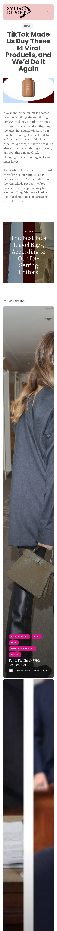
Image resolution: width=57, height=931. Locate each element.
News (27, 25)
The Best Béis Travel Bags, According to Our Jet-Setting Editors (28, 252)
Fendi (37, 636)
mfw (13, 642)
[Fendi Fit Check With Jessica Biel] (28, 492)
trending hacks (36, 157)
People (15, 654)
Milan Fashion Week (22, 648)
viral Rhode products (22, 184)
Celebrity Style (19, 636)
